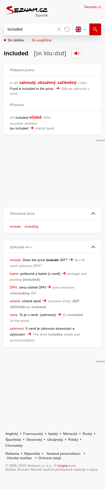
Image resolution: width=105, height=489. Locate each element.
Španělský (13, 440)
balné (14, 274)
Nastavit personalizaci (63, 453)
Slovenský (34, 440)
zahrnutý (27, 83)
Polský (73, 440)
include (15, 226)
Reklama (12, 453)
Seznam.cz (92, 7)
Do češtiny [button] (16, 40)
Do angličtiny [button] (42, 40)
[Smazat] (59, 29)
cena (13, 315)
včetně (35, 117)
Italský (53, 434)
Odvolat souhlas (19, 458)
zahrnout (16, 328)
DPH (13, 287)
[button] (52, 214)
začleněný (67, 83)
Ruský (87, 434)
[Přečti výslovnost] (77, 53)
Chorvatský (14, 445)
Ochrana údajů (49, 458)
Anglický (11, 434)
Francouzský (33, 434)
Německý (70, 434)
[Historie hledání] (67, 29)
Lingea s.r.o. (66, 465)
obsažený (47, 83)
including (31, 226)
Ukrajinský (55, 440)
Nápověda (32, 453)
